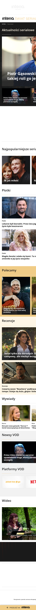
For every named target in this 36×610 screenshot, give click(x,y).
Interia (4, 24)
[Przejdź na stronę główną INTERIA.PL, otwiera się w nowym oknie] (8, 18)
